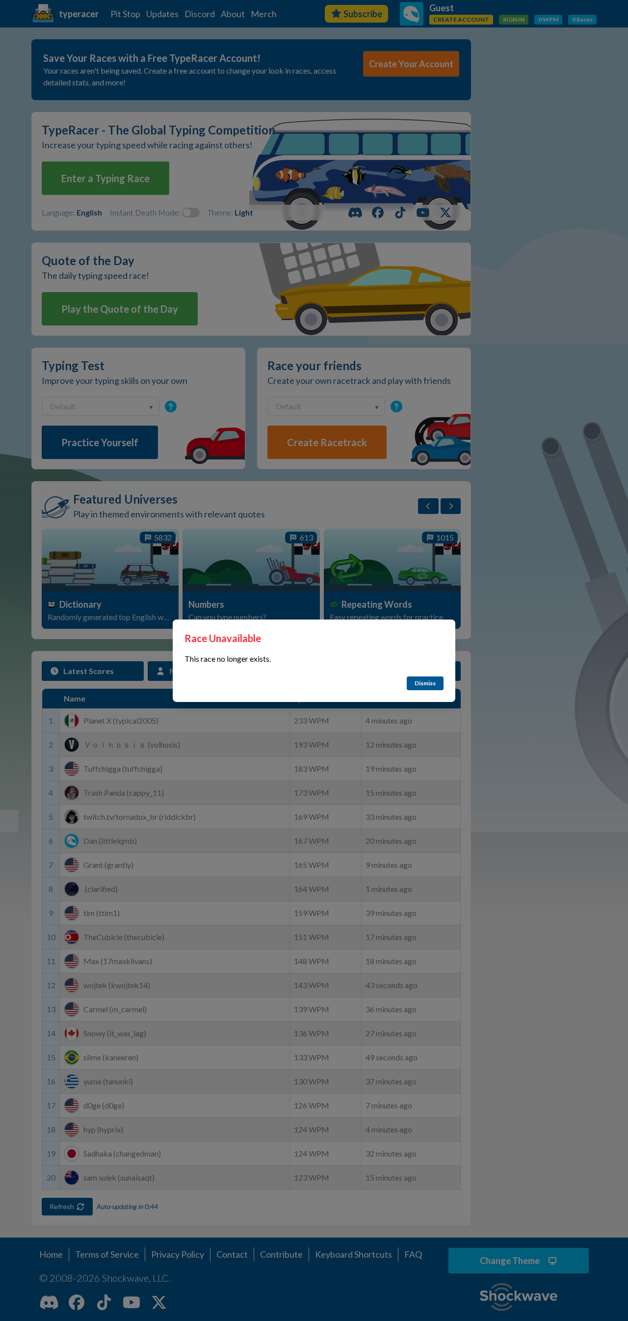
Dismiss (425, 683)
